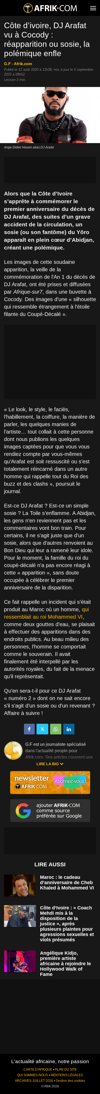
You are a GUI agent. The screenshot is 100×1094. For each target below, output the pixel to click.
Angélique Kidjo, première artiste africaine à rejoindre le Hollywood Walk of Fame (65, 963)
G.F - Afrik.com (18, 63)
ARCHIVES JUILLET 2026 (34, 1081)
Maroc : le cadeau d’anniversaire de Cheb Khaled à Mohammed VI (67, 883)
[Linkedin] (68, 729)
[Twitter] (42, 729)
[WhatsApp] (55, 729)
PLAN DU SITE (66, 1069)
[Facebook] (29, 729)
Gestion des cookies (70, 1081)
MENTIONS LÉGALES (67, 1075)
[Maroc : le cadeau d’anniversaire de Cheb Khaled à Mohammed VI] (20, 886)
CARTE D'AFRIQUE (37, 1069)
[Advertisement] (50, 170)
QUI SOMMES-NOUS (32, 1075)
